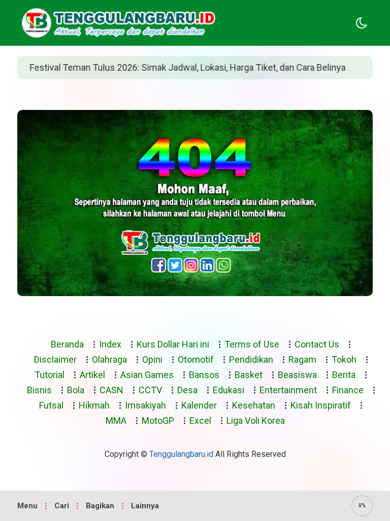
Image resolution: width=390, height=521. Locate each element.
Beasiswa (297, 374)
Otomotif (196, 359)
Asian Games (147, 374)
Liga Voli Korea (255, 420)
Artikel (92, 374)
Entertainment (288, 390)
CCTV (150, 390)
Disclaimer (55, 359)
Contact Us (317, 344)
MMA (116, 420)
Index (110, 344)
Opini (152, 359)
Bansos (204, 374)
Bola (75, 390)
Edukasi (228, 390)
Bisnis (39, 390)
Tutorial (49, 374)
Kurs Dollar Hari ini (173, 344)
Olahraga (109, 359)
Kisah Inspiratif (320, 405)
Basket (249, 374)
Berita (343, 374)
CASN (111, 390)
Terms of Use (251, 344)
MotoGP (158, 420)
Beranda (67, 344)
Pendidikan (251, 359)
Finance (348, 390)
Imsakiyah (145, 405)
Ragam (302, 359)
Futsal (51, 405)
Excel (200, 420)
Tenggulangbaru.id (181, 454)
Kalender (199, 405)
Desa (187, 390)
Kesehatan (253, 405)
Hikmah (94, 405)
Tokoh (344, 359)
